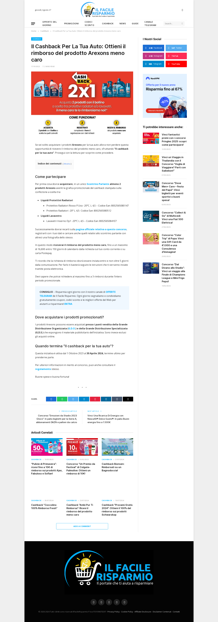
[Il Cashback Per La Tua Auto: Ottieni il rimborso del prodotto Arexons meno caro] (82, 104)
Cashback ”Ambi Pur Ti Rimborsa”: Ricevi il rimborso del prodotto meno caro (79, 509)
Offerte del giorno (49, 23)
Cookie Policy (127, 611)
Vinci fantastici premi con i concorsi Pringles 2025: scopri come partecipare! (174, 139)
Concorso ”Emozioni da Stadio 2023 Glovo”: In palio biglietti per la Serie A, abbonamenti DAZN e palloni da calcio (56, 419)
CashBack (108, 23)
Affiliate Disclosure (143, 611)
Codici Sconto (89, 23)
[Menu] (33, 23)
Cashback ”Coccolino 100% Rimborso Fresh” (44, 506)
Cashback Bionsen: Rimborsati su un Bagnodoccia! (113, 467)
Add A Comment (82, 526)
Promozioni (71, 23)
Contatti (176, 611)
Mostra (67, 163)
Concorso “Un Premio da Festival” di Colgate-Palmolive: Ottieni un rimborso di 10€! (80, 468)
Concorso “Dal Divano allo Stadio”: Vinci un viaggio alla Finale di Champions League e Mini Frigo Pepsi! (173, 273)
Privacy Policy (114, 611)
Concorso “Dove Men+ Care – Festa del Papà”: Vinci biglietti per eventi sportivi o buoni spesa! (173, 191)
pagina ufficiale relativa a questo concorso (101, 229)
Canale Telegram (150, 23)
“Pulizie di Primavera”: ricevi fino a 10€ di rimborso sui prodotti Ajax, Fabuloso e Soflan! (46, 468)
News (123, 23)
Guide (135, 23)
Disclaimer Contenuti (162, 611)
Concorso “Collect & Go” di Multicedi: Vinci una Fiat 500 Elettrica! (174, 217)
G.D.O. (71, 328)
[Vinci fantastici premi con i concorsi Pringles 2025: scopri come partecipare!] (151, 138)
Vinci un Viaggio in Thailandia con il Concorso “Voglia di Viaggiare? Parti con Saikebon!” (174, 164)
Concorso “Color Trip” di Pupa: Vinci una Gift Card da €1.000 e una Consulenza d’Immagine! (173, 243)
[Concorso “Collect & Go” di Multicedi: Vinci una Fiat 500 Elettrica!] (151, 216)
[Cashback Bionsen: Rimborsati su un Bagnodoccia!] (117, 447)
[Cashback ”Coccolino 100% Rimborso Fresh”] (47, 488)
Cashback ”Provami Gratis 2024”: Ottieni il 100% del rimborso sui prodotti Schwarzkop (117, 509)
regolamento (43, 369)
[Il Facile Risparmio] (109, 10)
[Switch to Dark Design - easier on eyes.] (182, 10)
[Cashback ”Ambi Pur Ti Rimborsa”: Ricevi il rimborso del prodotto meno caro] (82, 488)
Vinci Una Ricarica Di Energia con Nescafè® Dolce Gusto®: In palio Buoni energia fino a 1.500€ (108, 419)
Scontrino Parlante (98, 184)
